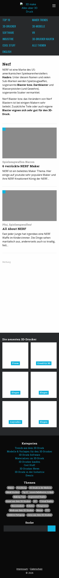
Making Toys (19, 496)
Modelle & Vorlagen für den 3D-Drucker (29, 451)
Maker (11, 487)
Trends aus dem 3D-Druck (29, 447)
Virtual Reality (46, 501)
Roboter (30, 506)
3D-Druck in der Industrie (29, 471)
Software (8, 32)
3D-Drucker (9, 26)
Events (29, 475)
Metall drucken (12, 492)
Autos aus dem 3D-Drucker (39, 515)
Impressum (22, 568)
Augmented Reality (37, 496)
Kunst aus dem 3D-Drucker (18, 501)
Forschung (21, 487)
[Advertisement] (29, 293)
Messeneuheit (17, 506)
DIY (35, 501)
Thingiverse (42, 506)
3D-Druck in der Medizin (40, 487)
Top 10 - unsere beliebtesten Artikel (37, 492)
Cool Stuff (9, 45)
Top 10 (6, 20)
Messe (39, 510)
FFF (47, 510)
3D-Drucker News (29, 468)
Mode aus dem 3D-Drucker (21, 510)
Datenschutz (36, 568)
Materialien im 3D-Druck (29, 458)
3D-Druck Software (29, 454)
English (7, 52)
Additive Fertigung (16, 515)
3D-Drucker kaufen (29, 461)
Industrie (8, 39)
